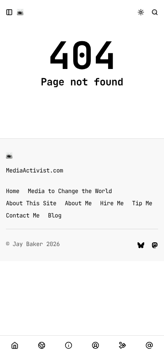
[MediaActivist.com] (20, 12)
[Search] (154, 12)
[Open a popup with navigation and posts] (9, 12)
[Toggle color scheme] (141, 12)
